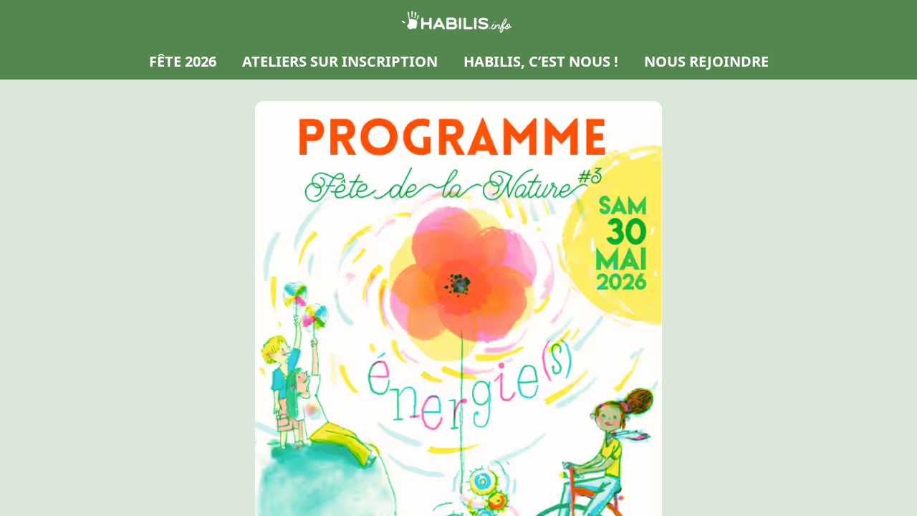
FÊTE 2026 (182, 61)
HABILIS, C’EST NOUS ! (541, 61)
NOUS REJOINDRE (706, 61)
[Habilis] (458, 21)
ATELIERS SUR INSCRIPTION (340, 61)
